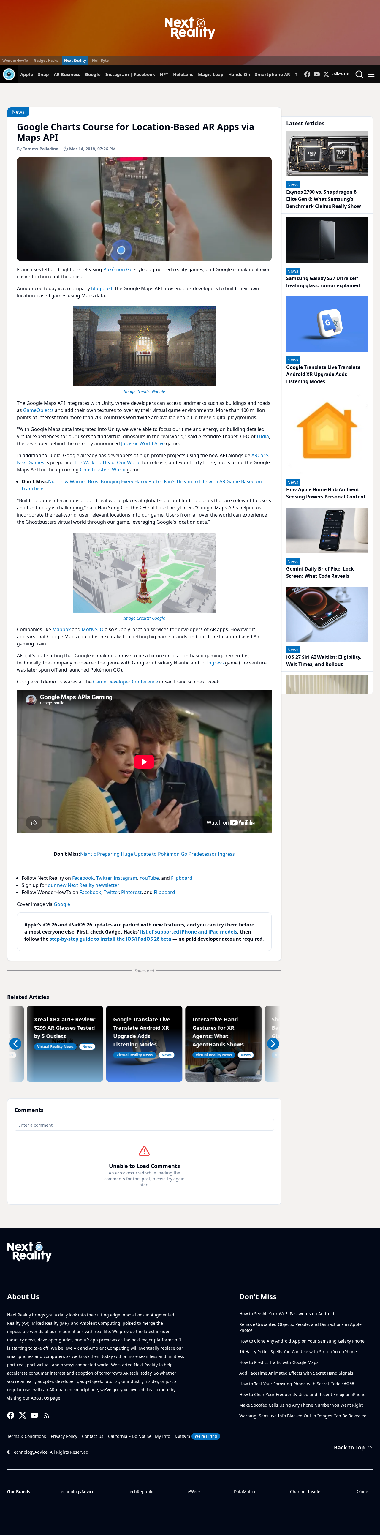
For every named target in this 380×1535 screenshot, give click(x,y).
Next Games (30, 462)
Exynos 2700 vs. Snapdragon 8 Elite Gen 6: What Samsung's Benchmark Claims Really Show (323, 199)
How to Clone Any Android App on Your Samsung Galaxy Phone (302, 1341)
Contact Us (92, 1436)
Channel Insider (306, 1491)
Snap (43, 74)
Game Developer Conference (125, 681)
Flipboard (181, 878)
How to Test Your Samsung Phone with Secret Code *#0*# (296, 1383)
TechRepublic (141, 1491)
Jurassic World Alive (143, 443)
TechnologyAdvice (76, 1491)
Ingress (215, 662)
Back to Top (349, 1447)
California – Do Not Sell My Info (139, 1436)
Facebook (83, 878)
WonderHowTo (15, 60)
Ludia (263, 436)
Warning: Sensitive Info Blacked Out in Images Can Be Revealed (303, 1416)
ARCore (259, 455)
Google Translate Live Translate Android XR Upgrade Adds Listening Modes (323, 374)
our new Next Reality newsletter (83, 885)
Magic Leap (211, 74)
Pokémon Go (118, 269)
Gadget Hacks (46, 60)
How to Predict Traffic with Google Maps (279, 1362)
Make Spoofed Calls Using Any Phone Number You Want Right (301, 1405)
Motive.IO (93, 629)
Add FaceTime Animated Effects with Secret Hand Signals (296, 1373)
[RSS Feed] (46, 1415)
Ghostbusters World (103, 469)
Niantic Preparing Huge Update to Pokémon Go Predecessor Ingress (157, 854)
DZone (361, 1491)
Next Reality (75, 60)
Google (93, 74)
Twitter (103, 878)
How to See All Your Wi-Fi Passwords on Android (286, 1313)
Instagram (125, 878)
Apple (26, 74)
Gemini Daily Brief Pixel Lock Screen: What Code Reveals (320, 572)
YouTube (149, 878)
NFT (164, 74)
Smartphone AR (272, 74)
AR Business (67, 74)
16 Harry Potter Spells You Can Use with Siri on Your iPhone (298, 1351)
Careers (196, 1436)
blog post (102, 288)
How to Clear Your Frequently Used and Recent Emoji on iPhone (302, 1394)
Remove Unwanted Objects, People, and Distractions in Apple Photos (300, 1327)
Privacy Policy (64, 1436)
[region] (144, 349)
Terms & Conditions (26, 1436)
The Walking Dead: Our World (107, 462)
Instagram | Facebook (130, 74)
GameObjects (38, 410)
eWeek (194, 1491)
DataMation (245, 1491)
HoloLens (183, 74)
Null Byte (100, 60)
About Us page (46, 1398)
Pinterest (131, 892)
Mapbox (61, 629)
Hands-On (239, 74)
